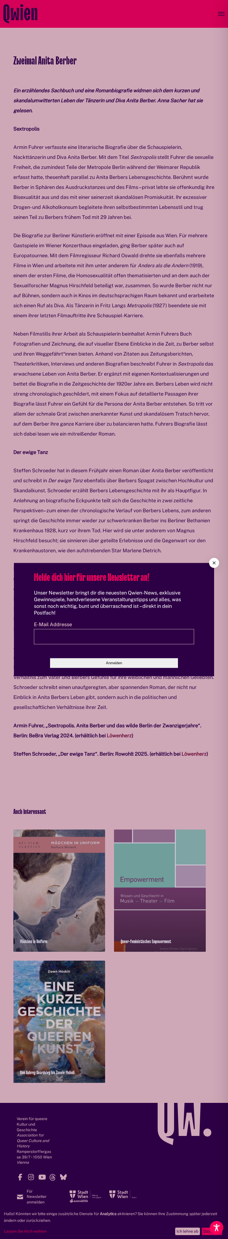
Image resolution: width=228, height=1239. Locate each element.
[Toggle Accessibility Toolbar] (216, 1227)
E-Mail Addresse (53, 624)
